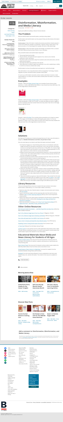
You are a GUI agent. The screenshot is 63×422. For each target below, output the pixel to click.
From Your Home (24, 260)
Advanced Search (59, 7)
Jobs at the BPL (22, 355)
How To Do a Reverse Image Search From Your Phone (30, 213)
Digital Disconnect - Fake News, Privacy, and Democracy (32, 203)
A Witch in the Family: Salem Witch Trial (9, 63)
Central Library (11, 350)
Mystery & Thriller (36, 294)
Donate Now (15, 13)
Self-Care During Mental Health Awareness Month (38, 286)
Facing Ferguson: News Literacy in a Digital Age (29, 249)
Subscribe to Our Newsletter (22, 359)
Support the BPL (22, 360)
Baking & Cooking (26, 322)
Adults (13, 32)
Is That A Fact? (21, 226)
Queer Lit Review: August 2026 (52, 314)
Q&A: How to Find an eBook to (9, 49)
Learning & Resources (9, 34)
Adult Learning (11, 30)
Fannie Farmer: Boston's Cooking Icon (23, 315)
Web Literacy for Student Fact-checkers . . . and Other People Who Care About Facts (36, 209)
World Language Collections (11, 391)
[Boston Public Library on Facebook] (5, 348)
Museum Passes (33, 368)
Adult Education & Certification (33, 351)
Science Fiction (50, 320)
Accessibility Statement (46, 402)
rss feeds (51, 177)
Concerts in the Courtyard (33, 358)
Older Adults (24, 320)
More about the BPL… (23, 363)
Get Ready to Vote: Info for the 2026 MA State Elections (39, 315)
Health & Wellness (36, 295)
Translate (20, 1)
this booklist (24, 191)
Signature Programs (34, 371)
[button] (41, 1)
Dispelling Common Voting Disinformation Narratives (30, 223)
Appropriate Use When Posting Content (30, 337)
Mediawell (20, 253)
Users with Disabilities (12, 389)
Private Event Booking (34, 370)
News (20, 356)
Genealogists (10, 381)
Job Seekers (10, 383)
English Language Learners (11, 378)
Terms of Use (29, 402)
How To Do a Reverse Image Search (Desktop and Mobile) (31, 215)
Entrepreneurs (11, 380)
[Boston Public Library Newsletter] (5, 363)
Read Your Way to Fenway (11, 394)
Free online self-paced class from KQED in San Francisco (31, 218)
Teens (9, 386)
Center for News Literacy (24, 239)
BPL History (21, 352)
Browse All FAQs (33, 349)
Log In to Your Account (34, 364)
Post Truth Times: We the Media (46, 202)
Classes (31, 353)
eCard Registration (34, 360)
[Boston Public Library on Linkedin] (5, 358)
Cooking (19, 323)
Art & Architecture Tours (12, 354)
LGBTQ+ (55, 320)
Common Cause (21, 228)
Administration (22, 349)
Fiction (57, 319)
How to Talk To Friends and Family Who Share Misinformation (32, 221)
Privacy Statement (37, 402)
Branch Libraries (11, 349)
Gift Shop (21, 353)
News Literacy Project (34, 83)
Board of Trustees (23, 350)
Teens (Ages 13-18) (10, 36)
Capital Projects (11, 356)
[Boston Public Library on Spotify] (5, 360)
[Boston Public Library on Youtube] (5, 355)
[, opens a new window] (4, 410)
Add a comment (24, 267)
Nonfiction (20, 322)
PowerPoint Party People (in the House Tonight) (24, 286)
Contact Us (21, 362)
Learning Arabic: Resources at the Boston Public (8, 44)
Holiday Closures (11, 352)
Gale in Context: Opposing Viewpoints (33, 194)
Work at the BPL (6, 13)
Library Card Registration (32, 362)
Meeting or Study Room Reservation (34, 366)
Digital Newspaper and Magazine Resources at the (8, 58)
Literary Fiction (36, 292)
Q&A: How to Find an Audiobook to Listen (8, 53)
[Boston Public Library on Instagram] (5, 353)
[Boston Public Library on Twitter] (5, 351)
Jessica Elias (9, 18)
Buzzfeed (29, 117)
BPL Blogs (3, 18)
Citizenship (10, 376)
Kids (9, 384)
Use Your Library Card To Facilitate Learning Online (53, 286)
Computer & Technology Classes (34, 355)
